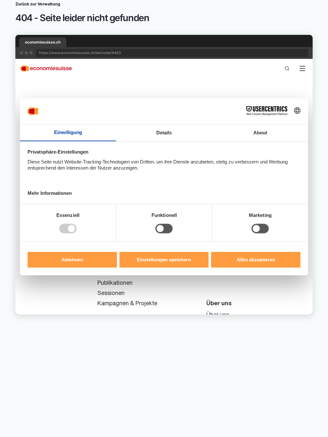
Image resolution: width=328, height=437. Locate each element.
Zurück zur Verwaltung (37, 4)
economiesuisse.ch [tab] (43, 42)
